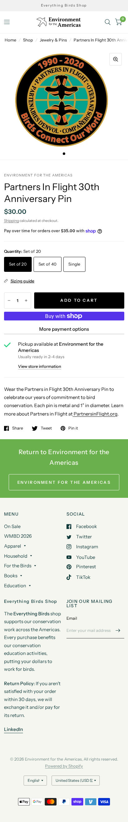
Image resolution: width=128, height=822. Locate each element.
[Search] (108, 22)
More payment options (64, 329)
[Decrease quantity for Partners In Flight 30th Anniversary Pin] (9, 300)
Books (10, 576)
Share (17, 428)
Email (71, 618)
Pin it (73, 428)
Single (74, 264)
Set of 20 (18, 264)
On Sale (12, 526)
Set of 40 (48, 264)
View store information (39, 366)
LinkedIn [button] (13, 729)
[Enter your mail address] (118, 630)
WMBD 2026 (18, 536)
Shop (28, 39)
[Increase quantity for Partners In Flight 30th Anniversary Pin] (26, 300)
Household (15, 556)
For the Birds (17, 566)
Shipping (11, 220)
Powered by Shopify (64, 765)
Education (15, 586)
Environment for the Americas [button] (64, 482)
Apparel (12, 546)
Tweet (46, 428)
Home (10, 39)
